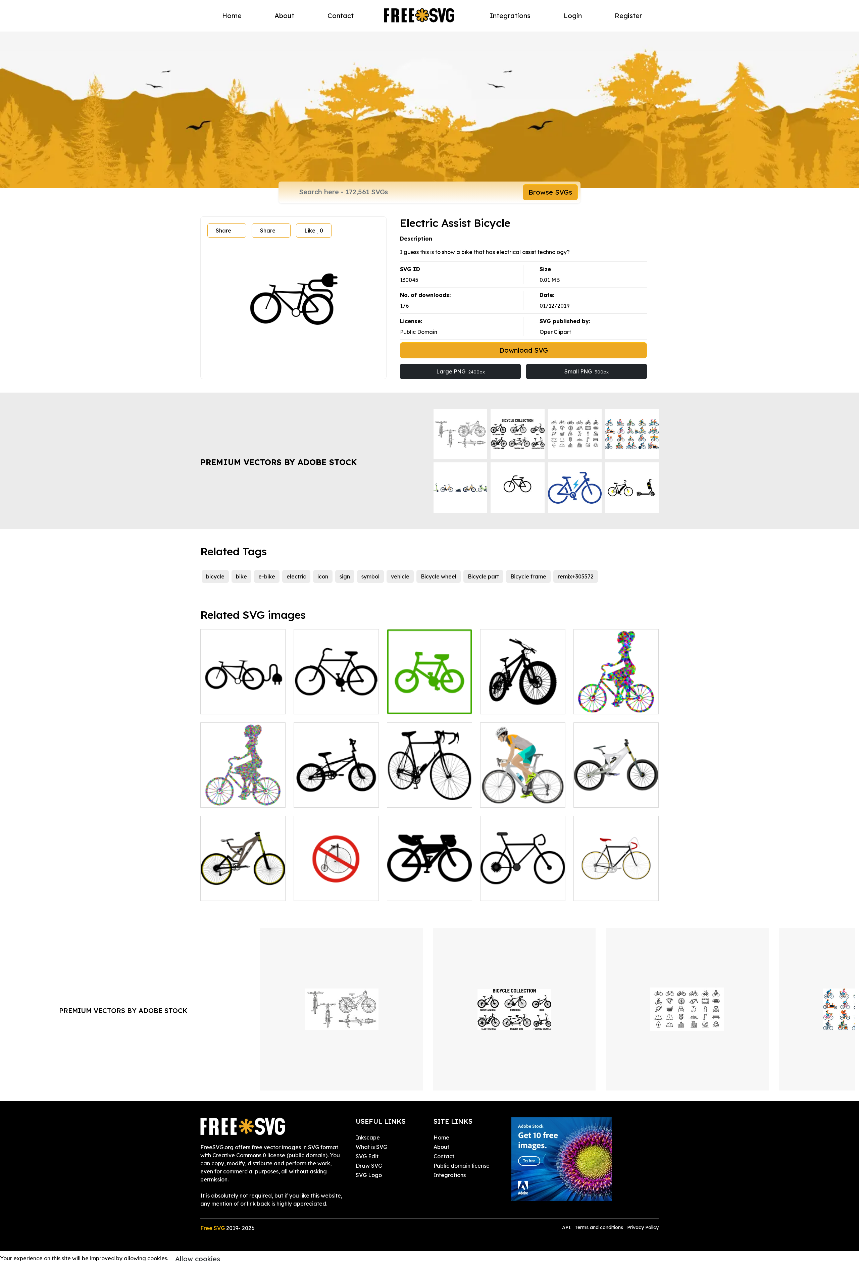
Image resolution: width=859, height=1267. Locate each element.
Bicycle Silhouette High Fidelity (336, 794)
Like (313, 230)
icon (322, 576)
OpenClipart (555, 331)
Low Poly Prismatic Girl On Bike (616, 701)
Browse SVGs (550, 192)
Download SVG (523, 350)
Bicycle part (483, 576)
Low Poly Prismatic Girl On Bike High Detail (243, 794)
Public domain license (462, 1165)
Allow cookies (197, 1259)
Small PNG (586, 371)
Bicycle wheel (438, 576)
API (567, 1227)
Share (223, 230)
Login (573, 15)
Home (232, 15)
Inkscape (368, 1137)
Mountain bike (506, 705)
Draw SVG (369, 1165)
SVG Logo (369, 1175)
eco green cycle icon (421, 705)
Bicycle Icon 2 (319, 705)
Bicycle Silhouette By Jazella (429, 794)
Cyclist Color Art (508, 798)
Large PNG (460, 371)
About (284, 15)
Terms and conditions (599, 1227)
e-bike (266, 576)
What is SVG (371, 1147)
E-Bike (216, 705)
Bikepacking (410, 891)
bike (241, 576)
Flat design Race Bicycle (613, 891)
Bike (493, 891)
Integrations (510, 15)
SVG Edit (367, 1156)
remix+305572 (576, 576)
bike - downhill (599, 798)
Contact (340, 15)
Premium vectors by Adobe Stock (278, 462)
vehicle (400, 576)
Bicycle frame (528, 576)
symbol (370, 576)
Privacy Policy (643, 1227)
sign (345, 576)
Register (628, 15)
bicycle (215, 576)
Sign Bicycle (317, 891)
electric (296, 576)
